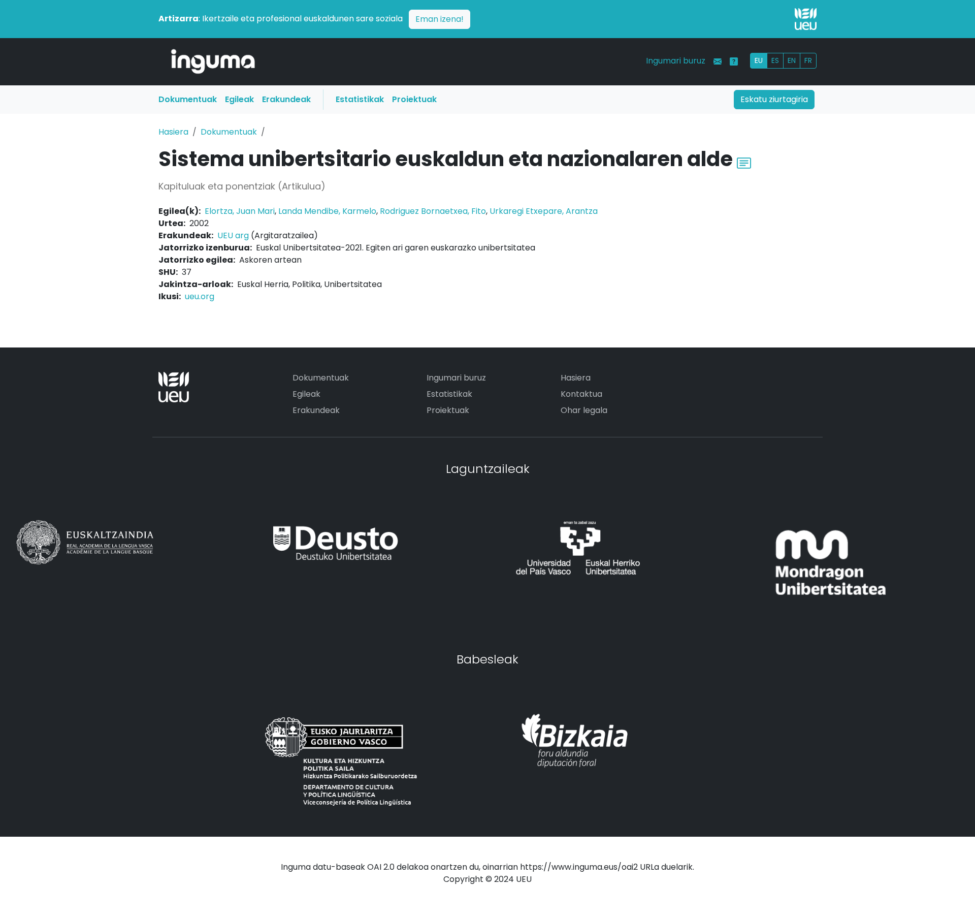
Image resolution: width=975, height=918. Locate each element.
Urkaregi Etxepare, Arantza (544, 211)
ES (775, 60)
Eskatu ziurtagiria (774, 99)
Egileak (239, 99)
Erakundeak (286, 99)
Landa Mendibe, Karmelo (327, 211)
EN (792, 60)
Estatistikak (360, 99)
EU (759, 60)
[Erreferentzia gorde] (744, 162)
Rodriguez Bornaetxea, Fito (433, 211)
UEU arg (233, 235)
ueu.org (199, 296)
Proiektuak (414, 99)
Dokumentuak (187, 99)
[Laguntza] (734, 61)
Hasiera (173, 132)
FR (808, 60)
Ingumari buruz (675, 61)
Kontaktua (581, 394)
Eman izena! (439, 19)
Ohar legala (584, 410)
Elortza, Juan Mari (240, 211)
